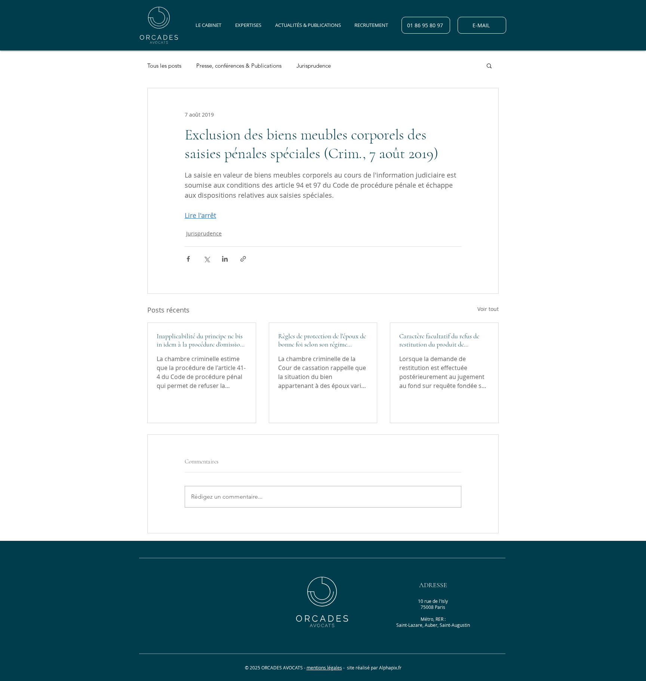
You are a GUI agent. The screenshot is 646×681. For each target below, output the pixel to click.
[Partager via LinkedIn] (224, 258)
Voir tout (488, 308)
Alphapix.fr (390, 668)
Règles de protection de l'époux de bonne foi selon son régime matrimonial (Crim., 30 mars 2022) (322, 340)
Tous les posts (164, 65)
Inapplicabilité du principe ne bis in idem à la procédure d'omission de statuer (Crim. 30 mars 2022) (200, 340)
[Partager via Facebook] (188, 258)
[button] (489, 65)
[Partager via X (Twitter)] (206, 258)
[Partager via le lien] (243, 258)
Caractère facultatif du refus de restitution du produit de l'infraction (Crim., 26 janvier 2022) (439, 340)
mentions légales (324, 668)
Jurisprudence (313, 65)
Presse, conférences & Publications (239, 65)
